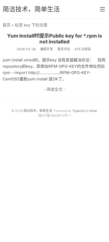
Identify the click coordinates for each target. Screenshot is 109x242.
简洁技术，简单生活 (31, 9)
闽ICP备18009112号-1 (54, 115)
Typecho (78, 111)
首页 (7, 25)
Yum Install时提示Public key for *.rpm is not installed (54, 39)
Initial (93, 111)
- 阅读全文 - (54, 89)
